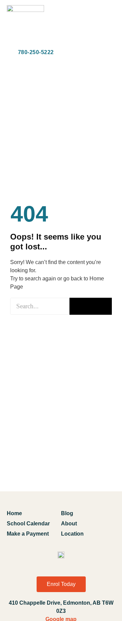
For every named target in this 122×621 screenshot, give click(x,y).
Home (14, 513)
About (69, 523)
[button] (109, 24)
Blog (67, 513)
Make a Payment (28, 534)
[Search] (90, 306)
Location (72, 534)
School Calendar (28, 523)
